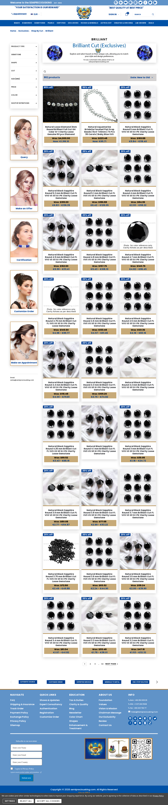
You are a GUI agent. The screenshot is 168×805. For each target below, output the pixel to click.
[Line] (144, 722)
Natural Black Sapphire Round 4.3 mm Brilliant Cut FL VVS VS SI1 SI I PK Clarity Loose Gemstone (99, 386)
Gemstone (16, 54)
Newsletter (75, 712)
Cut (13, 70)
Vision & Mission (108, 708)
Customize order (49, 716)
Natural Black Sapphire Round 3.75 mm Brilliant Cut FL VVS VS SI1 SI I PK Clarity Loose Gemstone (61, 578)
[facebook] (130, 2)
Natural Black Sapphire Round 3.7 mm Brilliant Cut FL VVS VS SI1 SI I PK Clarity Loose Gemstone (138, 514)
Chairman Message (110, 712)
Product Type (17, 46)
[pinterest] (120, 2)
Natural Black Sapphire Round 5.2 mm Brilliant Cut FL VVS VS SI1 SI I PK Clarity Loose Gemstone (61, 194)
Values (103, 704)
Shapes (73, 721)
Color (14, 95)
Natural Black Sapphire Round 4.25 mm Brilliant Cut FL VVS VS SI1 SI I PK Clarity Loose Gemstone (61, 450)
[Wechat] (149, 722)
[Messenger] (149, 2)
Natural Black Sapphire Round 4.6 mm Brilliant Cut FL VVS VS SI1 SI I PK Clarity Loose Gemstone (99, 322)
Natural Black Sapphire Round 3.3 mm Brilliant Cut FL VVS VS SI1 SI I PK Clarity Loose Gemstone (99, 641)
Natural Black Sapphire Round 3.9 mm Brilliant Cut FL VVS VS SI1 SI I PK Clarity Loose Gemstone (61, 514)
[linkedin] (135, 2)
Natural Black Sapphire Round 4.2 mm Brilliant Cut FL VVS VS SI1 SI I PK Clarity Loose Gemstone (138, 386)
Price (13, 87)
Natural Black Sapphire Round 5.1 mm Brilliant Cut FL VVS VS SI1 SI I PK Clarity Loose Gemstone (99, 194)
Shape (14, 62)
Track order (17, 708)
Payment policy (19, 712)
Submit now (26, 778)
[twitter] (139, 1)
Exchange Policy (19, 716)
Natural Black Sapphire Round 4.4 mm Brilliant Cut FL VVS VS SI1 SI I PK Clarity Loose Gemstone (61, 386)
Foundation (105, 700)
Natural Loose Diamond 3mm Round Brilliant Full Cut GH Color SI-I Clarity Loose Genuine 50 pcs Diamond (61, 130)
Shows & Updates (50, 700)
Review (103, 721)
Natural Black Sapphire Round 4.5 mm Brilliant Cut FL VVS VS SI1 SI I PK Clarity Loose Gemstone (138, 322)
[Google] (144, 2)
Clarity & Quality (78, 704)
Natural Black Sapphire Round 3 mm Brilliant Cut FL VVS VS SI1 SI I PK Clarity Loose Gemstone (138, 450)
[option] (28, 682)
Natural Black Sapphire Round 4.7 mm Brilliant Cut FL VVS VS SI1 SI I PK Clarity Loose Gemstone (138, 258)
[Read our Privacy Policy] (40, 772)
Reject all (26, 801)
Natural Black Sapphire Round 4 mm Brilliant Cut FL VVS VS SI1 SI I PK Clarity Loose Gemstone (138, 194)
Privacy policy (18, 721)
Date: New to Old (140, 77)
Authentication (48, 708)
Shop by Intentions (20, 103)
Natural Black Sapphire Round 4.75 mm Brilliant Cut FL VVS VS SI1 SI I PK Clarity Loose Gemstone (61, 322)
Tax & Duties (76, 700)
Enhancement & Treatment (78, 727)
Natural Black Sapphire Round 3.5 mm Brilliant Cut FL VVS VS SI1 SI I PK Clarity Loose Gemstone (138, 578)
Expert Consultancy (51, 704)
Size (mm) (15, 79)
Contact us (105, 725)
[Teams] (154, 2)
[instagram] (115, 2)
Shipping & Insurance (22, 704)
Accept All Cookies (48, 801)
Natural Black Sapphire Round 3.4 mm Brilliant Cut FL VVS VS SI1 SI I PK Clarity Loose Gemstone (61, 641)
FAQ (12, 700)
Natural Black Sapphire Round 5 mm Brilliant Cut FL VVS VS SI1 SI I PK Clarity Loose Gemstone (138, 130)
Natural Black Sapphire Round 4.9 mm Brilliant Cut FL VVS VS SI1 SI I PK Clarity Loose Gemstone (61, 258)
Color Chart (76, 716)
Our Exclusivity (107, 716)
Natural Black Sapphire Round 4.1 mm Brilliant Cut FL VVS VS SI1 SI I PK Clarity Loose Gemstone (99, 450)
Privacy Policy (158, 796)
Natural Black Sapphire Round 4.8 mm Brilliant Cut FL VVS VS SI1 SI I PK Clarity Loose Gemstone (99, 258)
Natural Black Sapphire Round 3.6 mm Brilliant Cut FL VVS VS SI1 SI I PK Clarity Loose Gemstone (99, 578)
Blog (71, 708)
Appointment (20, 14)
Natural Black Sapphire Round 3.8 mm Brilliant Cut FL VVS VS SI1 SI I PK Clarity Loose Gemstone (99, 514)
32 (102, 664)
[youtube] (125, 2)
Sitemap (15, 725)
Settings (10, 801)
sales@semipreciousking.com (144, 712)
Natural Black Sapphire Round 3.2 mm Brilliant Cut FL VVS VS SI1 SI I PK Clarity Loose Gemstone (138, 641)
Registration (47, 712)
